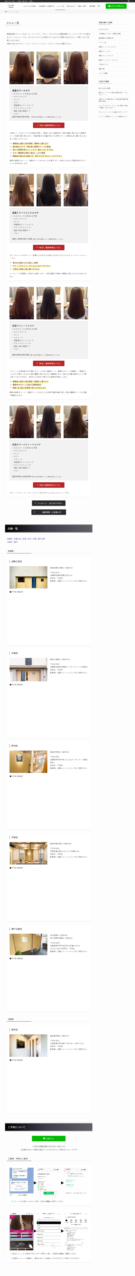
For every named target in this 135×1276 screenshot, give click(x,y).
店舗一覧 (102, 69)
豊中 (16, 542)
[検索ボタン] (98, 6)
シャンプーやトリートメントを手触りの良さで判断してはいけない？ (113, 106)
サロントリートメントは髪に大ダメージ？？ (113, 112)
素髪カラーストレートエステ (108, 60)
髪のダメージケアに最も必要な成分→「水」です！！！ (113, 93)
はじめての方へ (104, 29)
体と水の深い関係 (104, 88)
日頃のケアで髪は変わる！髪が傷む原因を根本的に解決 (113, 100)
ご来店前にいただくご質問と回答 (110, 34)
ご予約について (104, 64)
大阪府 (9, 542)
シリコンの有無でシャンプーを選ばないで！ (113, 116)
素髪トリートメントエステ (107, 47)
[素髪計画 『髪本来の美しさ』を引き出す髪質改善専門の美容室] (10, 6)
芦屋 (34, 538)
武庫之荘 (17, 538)
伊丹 (29, 538)
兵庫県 (9, 538)
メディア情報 (103, 73)
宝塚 (24, 538)
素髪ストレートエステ (106, 56)
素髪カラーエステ (104, 51)
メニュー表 (102, 42)
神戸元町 (41, 538)
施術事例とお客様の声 (106, 38)
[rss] (128, 1)
